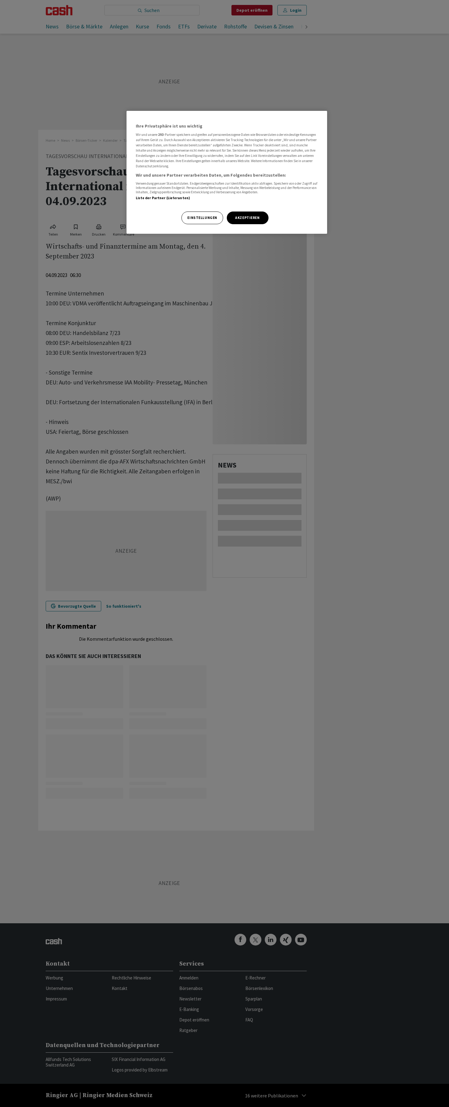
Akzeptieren (247, 218)
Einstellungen (202, 218)
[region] (227, 172)
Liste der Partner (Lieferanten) (163, 198)
